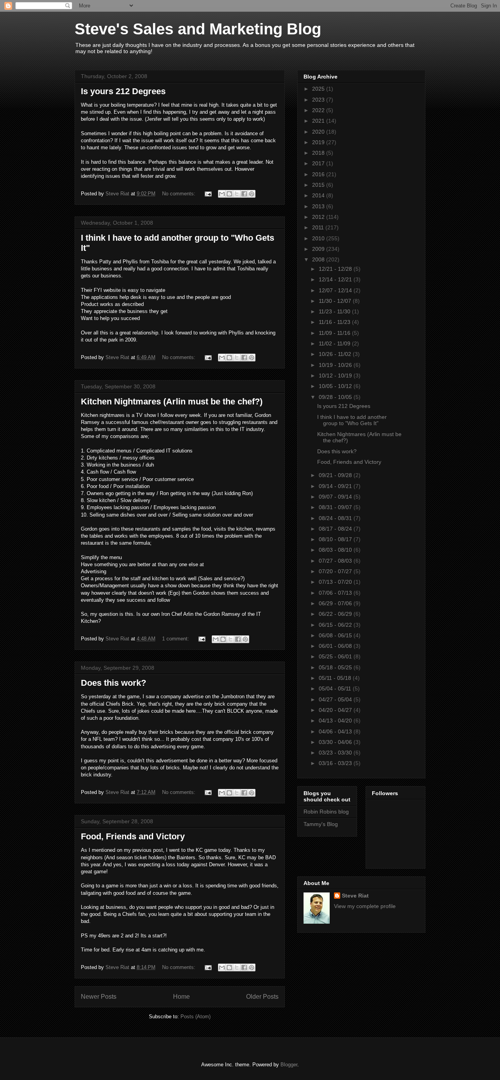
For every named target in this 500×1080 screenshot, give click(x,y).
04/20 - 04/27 (336, 710)
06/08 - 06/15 (336, 635)
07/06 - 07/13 (336, 593)
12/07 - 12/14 (336, 290)
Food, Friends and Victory (133, 836)
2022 (319, 110)
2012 (319, 217)
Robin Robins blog (326, 811)
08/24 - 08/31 (336, 518)
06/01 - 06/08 (336, 646)
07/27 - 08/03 (336, 561)
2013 (319, 206)
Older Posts (262, 996)
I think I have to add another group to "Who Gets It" (352, 420)
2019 (319, 142)
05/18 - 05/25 (336, 667)
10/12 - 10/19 (336, 375)
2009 (319, 249)
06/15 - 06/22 (336, 625)
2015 (319, 185)
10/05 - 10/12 (336, 386)
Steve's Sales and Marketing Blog (198, 29)
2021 (319, 121)
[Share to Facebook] (244, 194)
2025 (319, 89)
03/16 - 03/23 (336, 763)
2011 (318, 227)
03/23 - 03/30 (336, 752)
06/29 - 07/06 (336, 603)
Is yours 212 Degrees (123, 91)
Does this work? (113, 683)
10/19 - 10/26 (336, 365)
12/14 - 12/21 (336, 279)
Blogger (288, 1064)
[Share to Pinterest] (251, 194)
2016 (319, 174)
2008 (319, 259)
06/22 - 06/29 (336, 614)
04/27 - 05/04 (336, 699)
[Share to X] (237, 194)
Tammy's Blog (321, 824)
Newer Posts (98, 996)
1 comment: (176, 639)
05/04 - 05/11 (336, 688)
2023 (319, 100)
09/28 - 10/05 (336, 397)
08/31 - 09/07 (336, 507)
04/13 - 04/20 (336, 720)
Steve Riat (355, 895)
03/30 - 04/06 (336, 742)
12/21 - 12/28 (336, 269)
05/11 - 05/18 (336, 678)
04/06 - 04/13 (336, 731)
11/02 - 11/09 (335, 343)
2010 (319, 238)
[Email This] (222, 194)
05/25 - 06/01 (336, 656)
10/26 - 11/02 (336, 354)
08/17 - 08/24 (336, 529)
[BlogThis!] (229, 194)
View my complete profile (365, 906)
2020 (319, 132)
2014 (319, 195)
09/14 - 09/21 (336, 486)
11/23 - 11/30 (335, 311)
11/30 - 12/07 (336, 301)
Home (181, 996)
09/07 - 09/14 (336, 497)
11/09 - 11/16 (335, 333)
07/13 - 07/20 (336, 582)
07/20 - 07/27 (336, 571)
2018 (319, 153)
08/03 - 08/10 (336, 550)
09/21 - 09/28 (336, 475)
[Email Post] (207, 194)
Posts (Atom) (195, 1016)
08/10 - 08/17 (336, 539)
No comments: (179, 194)
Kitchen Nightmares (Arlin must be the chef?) (171, 401)
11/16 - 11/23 (335, 322)
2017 (319, 163)
